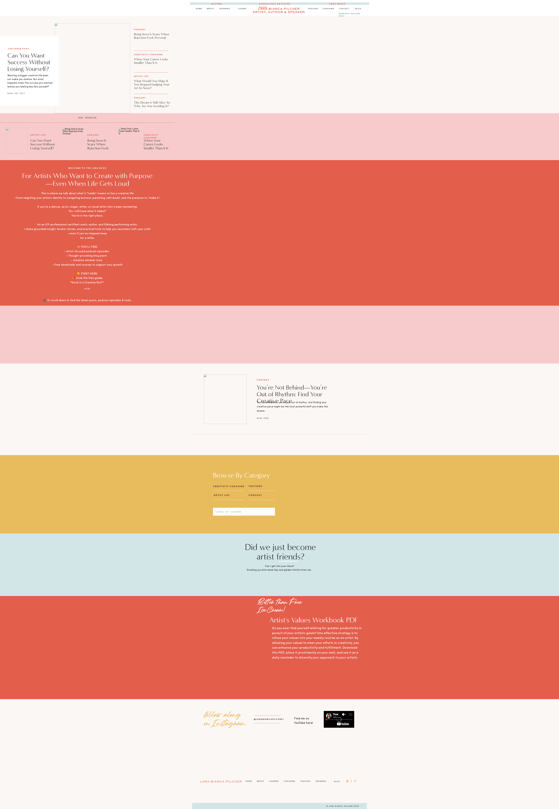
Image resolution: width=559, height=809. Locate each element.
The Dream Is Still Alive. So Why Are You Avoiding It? (152, 104)
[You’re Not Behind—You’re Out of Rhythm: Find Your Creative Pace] (225, 399)
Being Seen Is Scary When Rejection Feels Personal (151, 36)
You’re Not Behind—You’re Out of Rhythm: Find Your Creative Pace (292, 394)
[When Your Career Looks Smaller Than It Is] (129, 141)
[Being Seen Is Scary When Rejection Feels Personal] (73, 141)
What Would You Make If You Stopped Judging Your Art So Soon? (151, 84)
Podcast (140, 29)
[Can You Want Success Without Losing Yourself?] (92, 68)
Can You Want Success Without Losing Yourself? (28, 62)
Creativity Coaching (148, 54)
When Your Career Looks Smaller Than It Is (151, 61)
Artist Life (141, 76)
